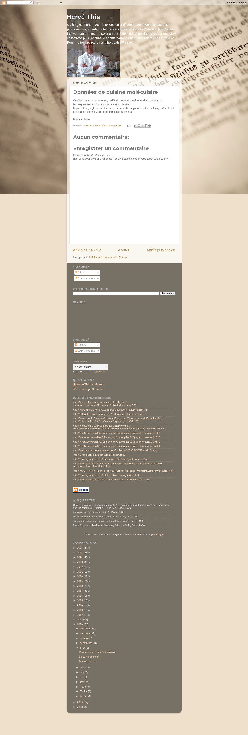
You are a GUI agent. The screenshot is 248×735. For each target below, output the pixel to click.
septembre (86, 643)
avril (82, 681)
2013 (80, 610)
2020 (80, 576)
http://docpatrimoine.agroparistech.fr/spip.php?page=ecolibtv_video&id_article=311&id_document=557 (105, 404)
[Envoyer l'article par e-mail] (129, 125)
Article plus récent (87, 250)
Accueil (123, 250)
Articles (81, 272)
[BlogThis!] (139, 126)
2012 (80, 615)
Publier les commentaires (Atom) (108, 257)
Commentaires (86, 278)
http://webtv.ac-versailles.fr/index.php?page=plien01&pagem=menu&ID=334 (116, 433)
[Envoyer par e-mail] (135, 126)
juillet (83, 667)
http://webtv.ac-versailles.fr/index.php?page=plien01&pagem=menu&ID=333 (116, 437)
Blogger (160, 534)
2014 (80, 605)
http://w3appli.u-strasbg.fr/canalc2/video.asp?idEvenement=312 (109, 414)
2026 (80, 547)
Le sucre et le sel (89, 656)
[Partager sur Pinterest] (149, 126)
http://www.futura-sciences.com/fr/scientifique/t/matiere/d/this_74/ (110, 409)
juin (82, 672)
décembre (86, 628)
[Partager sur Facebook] (146, 126)
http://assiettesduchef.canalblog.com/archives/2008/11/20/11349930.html (115, 450)
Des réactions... (88, 661)
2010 (80, 624)
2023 (80, 562)
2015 (80, 600)
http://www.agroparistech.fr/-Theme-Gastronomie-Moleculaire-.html (111, 479)
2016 (80, 595)
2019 (80, 581)
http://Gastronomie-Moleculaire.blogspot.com (99, 454)
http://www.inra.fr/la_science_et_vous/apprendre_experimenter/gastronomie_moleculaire (124, 470)
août (83, 647)
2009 (80, 702)
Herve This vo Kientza (90, 384)
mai (82, 677)
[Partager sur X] (142, 126)
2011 (80, 619)
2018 (80, 586)
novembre (86, 633)
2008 (80, 707)
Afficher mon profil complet (88, 389)
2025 (80, 552)
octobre (84, 638)
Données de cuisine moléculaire (97, 652)
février (84, 691)
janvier (84, 696)
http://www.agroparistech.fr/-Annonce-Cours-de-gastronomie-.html (111, 459)
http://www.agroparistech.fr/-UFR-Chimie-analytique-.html (106, 475)
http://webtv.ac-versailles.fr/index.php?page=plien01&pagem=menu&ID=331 (116, 446)
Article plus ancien (161, 250)
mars (83, 686)
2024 (80, 557)
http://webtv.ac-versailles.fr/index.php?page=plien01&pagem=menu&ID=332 (116, 441)
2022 (80, 567)
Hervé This (83, 17)
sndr (139, 534)
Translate (100, 371)
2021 (80, 571)
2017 (80, 590)
